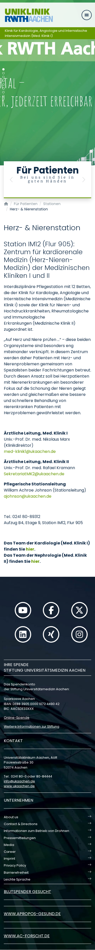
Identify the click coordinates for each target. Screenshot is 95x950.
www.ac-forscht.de (27, 936)
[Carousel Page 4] (3, 81)
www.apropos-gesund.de (32, 914)
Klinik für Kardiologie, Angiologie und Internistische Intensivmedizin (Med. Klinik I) (46, 33)
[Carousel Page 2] (3, 73)
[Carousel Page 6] (3, 88)
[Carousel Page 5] (3, 84)
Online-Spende (16, 717)
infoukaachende (19, 781)
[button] (11, 179)
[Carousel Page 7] (3, 92)
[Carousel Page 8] (3, 96)
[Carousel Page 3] (3, 77)
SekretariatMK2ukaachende (34, 474)
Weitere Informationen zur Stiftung (31, 726)
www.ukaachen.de (19, 786)
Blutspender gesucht (27, 892)
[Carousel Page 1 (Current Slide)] (3, 69)
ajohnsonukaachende (27, 496)
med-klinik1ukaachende (30, 451)
